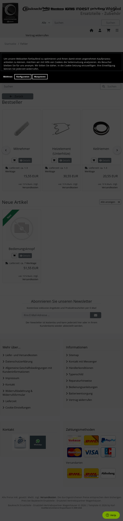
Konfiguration (22, 76)
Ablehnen (7, 76)
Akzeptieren (40, 76)
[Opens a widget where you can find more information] (111, 515)
